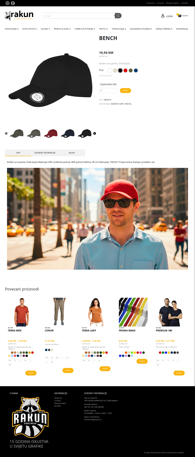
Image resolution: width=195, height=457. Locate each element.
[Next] (94, 133)
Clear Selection (105, 76)
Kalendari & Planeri (140, 29)
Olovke (44, 29)
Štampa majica (172, 3)
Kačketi (114, 104)
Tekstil (102, 29)
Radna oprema (163, 29)
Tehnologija (118, 29)
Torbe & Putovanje (84, 29)
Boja (101, 70)
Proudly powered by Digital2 (174, 453)
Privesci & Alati (61, 29)
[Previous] (6, 133)
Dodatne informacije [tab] (44, 152)
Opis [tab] (18, 152)
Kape (121, 104)
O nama (160, 3)
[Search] (118, 15)
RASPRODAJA (182, 29)
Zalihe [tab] (72, 152)
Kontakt (184, 3)
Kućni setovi (28, 29)
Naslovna (150, 3)
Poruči (125, 90)
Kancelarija (11, 29)
